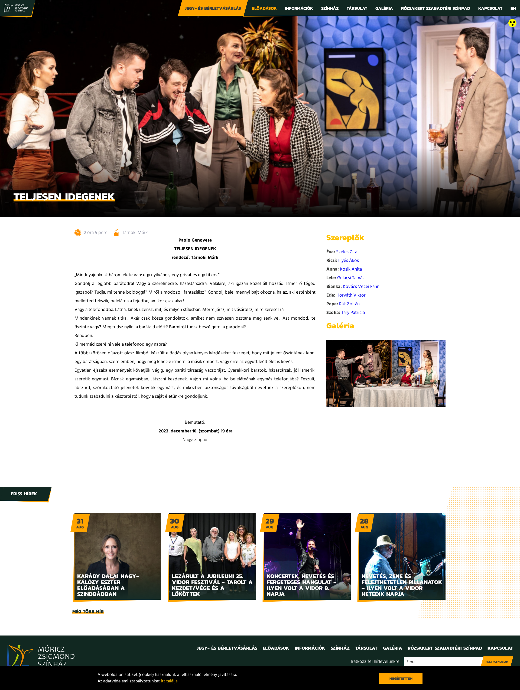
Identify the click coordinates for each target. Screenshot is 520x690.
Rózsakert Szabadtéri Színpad (435, 8)
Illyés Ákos (348, 260)
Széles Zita (346, 252)
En (513, 8)
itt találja (169, 681)
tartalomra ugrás (16, 23)
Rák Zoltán (349, 304)
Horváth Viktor (351, 295)
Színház (330, 8)
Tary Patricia (353, 312)
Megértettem (400, 678)
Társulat (357, 8)
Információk (299, 8)
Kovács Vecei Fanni (362, 286)
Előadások (264, 8)
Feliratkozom (497, 661)
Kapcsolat (490, 8)
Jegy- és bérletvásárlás (213, 8)
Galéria (384, 8)
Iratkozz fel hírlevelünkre (375, 661)
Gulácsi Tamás (350, 278)
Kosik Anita (351, 269)
